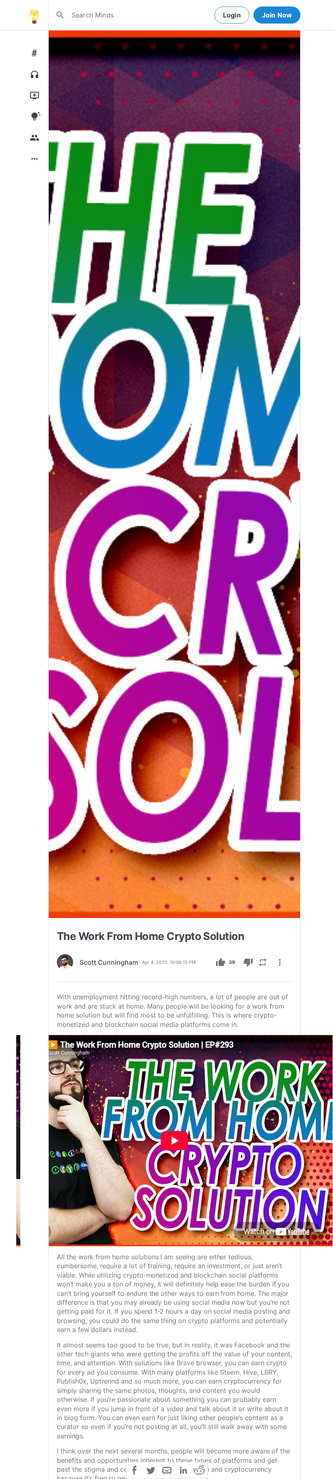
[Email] (167, 1470)
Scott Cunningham (109, 962)
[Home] (34, 15)
